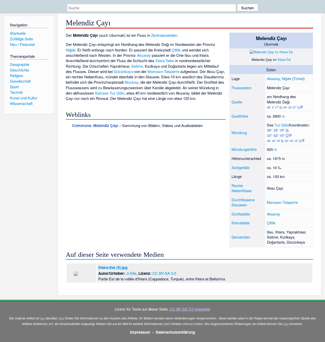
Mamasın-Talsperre (282, 202)
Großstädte (241, 214)
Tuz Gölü (281, 125)
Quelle (237, 101)
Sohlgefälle (241, 167)
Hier (61, 318)
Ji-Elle (131, 273)
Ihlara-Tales (164, 60)
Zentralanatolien (164, 35)
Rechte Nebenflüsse (242, 188)
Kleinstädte (241, 222)
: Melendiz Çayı (95, 125)
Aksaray (273, 78)
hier (42, 318)
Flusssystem (242, 87)
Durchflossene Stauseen (243, 202)
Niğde (286, 78)
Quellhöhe (240, 116)
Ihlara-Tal (284, 59)
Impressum (140, 332)
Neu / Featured (22, 44)
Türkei (298, 78)
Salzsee (101, 93)
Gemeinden (241, 237)
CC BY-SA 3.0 (164, 273)
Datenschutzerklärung (175, 332)
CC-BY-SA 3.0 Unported (190, 309)
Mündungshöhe (244, 149)
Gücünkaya (123, 71)
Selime (137, 66)
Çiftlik (271, 222)
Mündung (239, 132)
